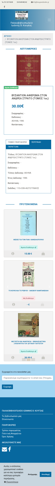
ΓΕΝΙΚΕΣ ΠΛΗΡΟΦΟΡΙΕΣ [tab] (17, 142)
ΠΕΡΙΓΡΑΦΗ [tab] (36, 142)
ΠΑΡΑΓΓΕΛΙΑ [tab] (13, 147)
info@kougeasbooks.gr (41, 2)
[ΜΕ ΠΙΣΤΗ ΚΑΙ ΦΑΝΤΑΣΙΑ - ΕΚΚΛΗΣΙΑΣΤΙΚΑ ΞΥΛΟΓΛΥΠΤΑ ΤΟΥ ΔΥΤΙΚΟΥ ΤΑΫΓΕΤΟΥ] (28, 325)
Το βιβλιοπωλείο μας (12, 416)
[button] (7, 286)
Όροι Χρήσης (8, 436)
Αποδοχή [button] (46, 474)
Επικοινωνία (7, 419)
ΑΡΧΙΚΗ (7, 36)
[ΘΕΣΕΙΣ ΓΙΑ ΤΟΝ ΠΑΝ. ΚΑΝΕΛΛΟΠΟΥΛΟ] (28, 223)
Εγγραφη (7, 387)
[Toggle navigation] (49, 19)
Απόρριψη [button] (32, 474)
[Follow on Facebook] (9, 449)
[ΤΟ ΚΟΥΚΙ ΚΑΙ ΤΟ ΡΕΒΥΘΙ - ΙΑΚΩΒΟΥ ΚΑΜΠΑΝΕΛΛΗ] (28, 274)
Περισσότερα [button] (12, 482)
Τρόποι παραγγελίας (11, 430)
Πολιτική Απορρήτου (11, 433)
